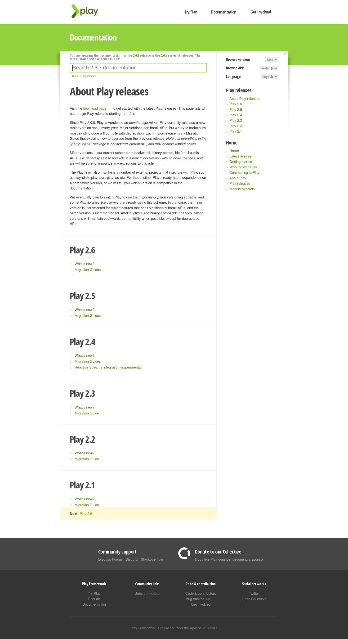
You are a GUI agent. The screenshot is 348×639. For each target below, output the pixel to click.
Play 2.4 (235, 114)
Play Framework (87, 11)
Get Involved (260, 12)
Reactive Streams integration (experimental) (109, 366)
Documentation (223, 12)
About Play (237, 177)
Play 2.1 (235, 131)
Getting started (240, 161)
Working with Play (243, 166)
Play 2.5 (235, 109)
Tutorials (94, 598)
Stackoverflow (152, 559)
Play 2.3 (235, 120)
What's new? (84, 263)
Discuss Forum (110, 559)
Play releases (239, 183)
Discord (131, 559)
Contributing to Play (244, 172)
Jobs (147, 593)
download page (94, 108)
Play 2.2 (235, 125)
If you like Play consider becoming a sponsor (229, 559)
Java (274, 68)
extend (286, 53)
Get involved (200, 604)
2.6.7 (136, 55)
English (268, 76)
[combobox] (138, 67)
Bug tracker (200, 598)
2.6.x (164, 55)
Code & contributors (200, 593)
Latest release (240, 155)
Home (234, 150)
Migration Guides (88, 269)
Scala (265, 68)
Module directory (242, 188)
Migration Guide (87, 412)
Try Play (190, 12)
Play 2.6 (235, 103)
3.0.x (270, 59)
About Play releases (244, 98)
